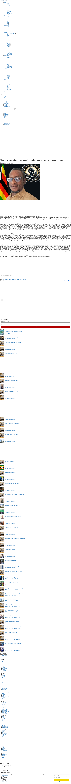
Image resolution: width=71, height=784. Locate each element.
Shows (8, 64)
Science (8, 77)
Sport (8, 81)
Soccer (8, 17)
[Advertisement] (35, 133)
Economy (8, 28)
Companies (9, 27)
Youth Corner (9, 51)
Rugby (8, 21)
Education (8, 7)
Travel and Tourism (10, 37)
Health (8, 9)
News (5, 2)
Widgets (3, 755)
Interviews (8, 44)
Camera (8, 70)
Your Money (9, 31)
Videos (5, 79)
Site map (3, 756)
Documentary (9, 89)
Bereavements (9, 53)
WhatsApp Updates (10, 52)
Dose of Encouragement (11, 33)
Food (7, 86)
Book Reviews (9, 54)
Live (7, 14)
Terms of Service (38, 774)
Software (8, 75)
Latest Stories (6, 106)
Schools (8, 22)
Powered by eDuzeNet (4, 775)
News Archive (4, 754)
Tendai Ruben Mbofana (5, 162)
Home (6, 96)
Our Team (4, 761)
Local (8, 3)
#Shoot (12, 279)
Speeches (8, 45)
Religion (8, 10)
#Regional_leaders (17, 279)
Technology (6, 104)
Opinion (5, 42)
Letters (8, 46)
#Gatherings (23, 279)
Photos (8, 41)
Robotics (8, 76)
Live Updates (5, 317)
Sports (5, 15)
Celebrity (8, 57)
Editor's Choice (11, 108)
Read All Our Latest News (7, 655)
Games (8, 59)
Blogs (8, 47)
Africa (8, 6)
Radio (8, 63)
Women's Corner (10, 49)
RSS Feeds (4, 757)
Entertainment (7, 55)
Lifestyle (6, 32)
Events (8, 65)
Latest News (5, 108)
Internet (8, 71)
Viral (7, 90)
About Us (3, 758)
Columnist (8, 43)
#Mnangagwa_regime (7, 279)
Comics (8, 39)
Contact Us (4, 759)
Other (8, 24)
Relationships (9, 38)
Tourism (8, 87)
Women (8, 85)
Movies (8, 58)
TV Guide (8, 60)
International (9, 11)
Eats (7, 34)
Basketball (8, 20)
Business (6, 25)
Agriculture (8, 12)
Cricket (8, 19)
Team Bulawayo (9, 66)
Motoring (8, 84)
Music (8, 56)
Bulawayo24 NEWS (3, 0)
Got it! (61, 780)
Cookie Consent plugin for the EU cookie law (61, 781)
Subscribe (35, 326)
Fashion (8, 35)
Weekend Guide (9, 67)
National (8, 5)
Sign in (65, 280)
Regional (8, 4)
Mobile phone (9, 73)
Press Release (9, 13)
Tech (5, 68)
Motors (8, 69)
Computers (9, 74)
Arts (7, 62)
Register (69, 280)
